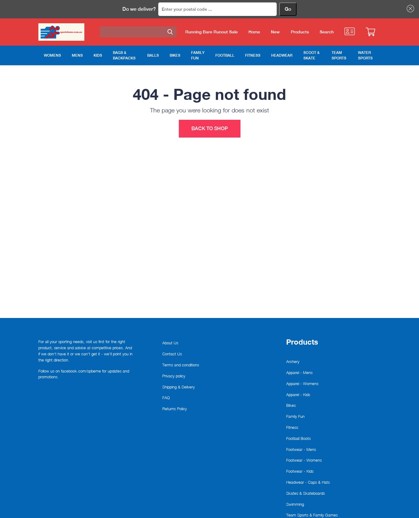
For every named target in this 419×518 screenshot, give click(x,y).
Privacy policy (173, 375)
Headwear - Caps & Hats (308, 482)
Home (254, 31)
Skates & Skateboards (305, 493)
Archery (292, 361)
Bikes (291, 405)
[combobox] (138, 31)
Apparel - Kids (298, 394)
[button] (409, 8)
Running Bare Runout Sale (211, 31)
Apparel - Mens (299, 372)
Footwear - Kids (299, 471)
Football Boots (298, 438)
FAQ (166, 397)
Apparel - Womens (302, 383)
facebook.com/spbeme (81, 371)
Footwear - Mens (301, 449)
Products (300, 31)
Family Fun (295, 416)
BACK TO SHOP (209, 128)
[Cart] (370, 32)
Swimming (295, 504)
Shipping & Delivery (178, 386)
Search (327, 31)
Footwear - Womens (304, 460)
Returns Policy (174, 408)
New (275, 31)
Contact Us (172, 353)
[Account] (349, 31)
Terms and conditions (180, 364)
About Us (170, 342)
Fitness (292, 427)
